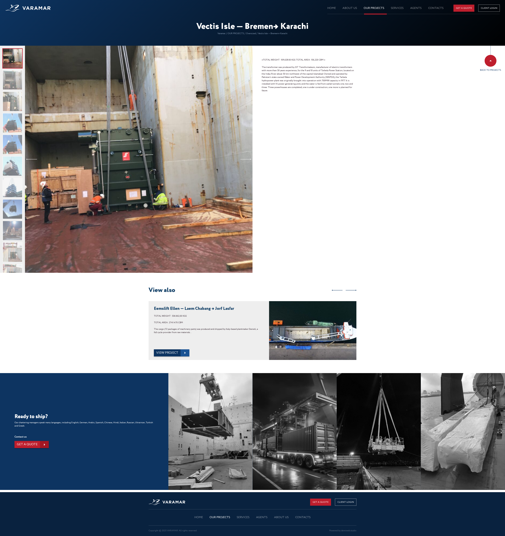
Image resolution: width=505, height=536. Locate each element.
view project (167, 353)
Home (331, 8)
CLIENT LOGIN (489, 8)
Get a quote (464, 8)
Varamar (221, 33)
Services (397, 8)
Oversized (251, 33)
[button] (31, 159)
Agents (416, 8)
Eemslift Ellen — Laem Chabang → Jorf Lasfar (194, 308)
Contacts (436, 8)
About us (349, 8)
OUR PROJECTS (374, 8)
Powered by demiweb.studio (342, 530)
